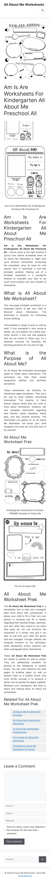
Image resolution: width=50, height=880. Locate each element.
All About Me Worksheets (24, 4)
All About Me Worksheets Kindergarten (26, 731)
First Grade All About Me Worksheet (25, 739)
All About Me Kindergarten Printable (27, 713)
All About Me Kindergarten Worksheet (27, 722)
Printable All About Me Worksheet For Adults (24, 748)
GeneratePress (25, 876)
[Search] (42, 859)
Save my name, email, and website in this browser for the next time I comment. (26, 830)
